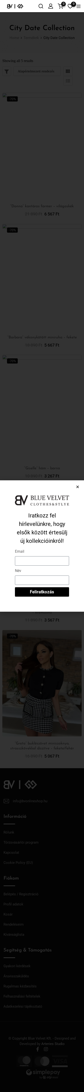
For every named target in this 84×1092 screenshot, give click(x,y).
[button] (77, 487)
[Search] (40, 6)
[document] (42, 546)
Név (18, 570)
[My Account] (50, 6)
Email (19, 551)
